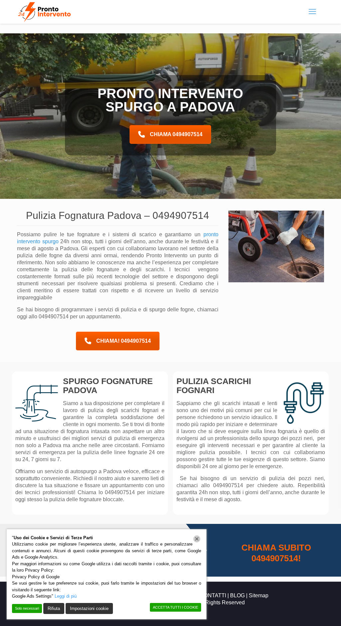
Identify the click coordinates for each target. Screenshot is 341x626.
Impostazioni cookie (89, 608)
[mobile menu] (312, 11)
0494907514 (181, 215)
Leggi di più (66, 596)
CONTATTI (213, 595)
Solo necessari (27, 608)
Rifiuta (54, 608)
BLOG (237, 595)
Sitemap (258, 595)
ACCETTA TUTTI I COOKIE (175, 607)
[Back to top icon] (309, 612)
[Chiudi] (196, 539)
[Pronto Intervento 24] (45, 11)
